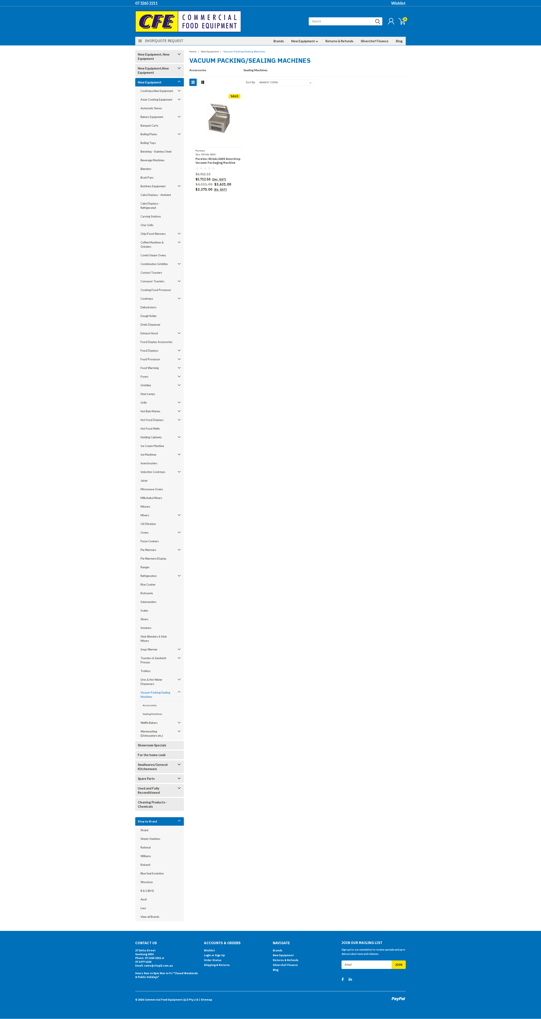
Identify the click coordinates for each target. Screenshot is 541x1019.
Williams (146, 856)
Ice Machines (148, 454)
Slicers (144, 619)
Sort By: (250, 82)
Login (207, 955)
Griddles (146, 385)
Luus (143, 908)
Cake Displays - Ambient (156, 195)
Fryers (144, 376)
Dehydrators (148, 307)
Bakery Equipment (152, 117)
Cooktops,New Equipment (157, 91)
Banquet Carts (149, 125)
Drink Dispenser (150, 324)
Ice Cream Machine (152, 446)
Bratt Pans (147, 177)
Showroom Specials (152, 745)
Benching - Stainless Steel (156, 151)
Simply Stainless (150, 838)
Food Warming (150, 368)
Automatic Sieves (151, 108)
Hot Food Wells (150, 428)
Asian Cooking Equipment (156, 99)
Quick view (219, 118)
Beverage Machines (152, 160)
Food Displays (149, 350)
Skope (144, 830)
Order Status (212, 960)
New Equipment (303, 41)
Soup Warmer (149, 649)
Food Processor (150, 359)
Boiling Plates (149, 134)
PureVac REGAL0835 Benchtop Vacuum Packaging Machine (218, 161)
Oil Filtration (148, 524)
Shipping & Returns (217, 965)
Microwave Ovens (152, 489)
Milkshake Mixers (151, 498)
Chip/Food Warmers (153, 233)
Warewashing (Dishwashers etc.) (152, 733)
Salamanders (148, 602)
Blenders (146, 169)
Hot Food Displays (152, 420)
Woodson (147, 882)
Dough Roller (149, 316)
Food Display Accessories (156, 342)
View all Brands (150, 916)
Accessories (150, 705)
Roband (145, 864)
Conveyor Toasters (152, 281)
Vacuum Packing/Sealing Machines (155, 694)
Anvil (144, 899)
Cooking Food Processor (156, 290)
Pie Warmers (148, 550)
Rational (146, 847)
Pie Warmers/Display (154, 558)
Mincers (145, 506)
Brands (278, 41)
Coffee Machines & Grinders (152, 244)
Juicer (144, 480)
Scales (144, 610)
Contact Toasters (151, 272)
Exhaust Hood (149, 333)
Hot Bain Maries (150, 411)
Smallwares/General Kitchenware (153, 767)
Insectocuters (149, 463)
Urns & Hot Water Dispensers (151, 682)
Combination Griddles (154, 264)
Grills (144, 402)
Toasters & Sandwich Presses (153, 660)
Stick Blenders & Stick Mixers (154, 638)
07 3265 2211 (146, 3)
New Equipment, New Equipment (153, 56)
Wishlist (398, 3)
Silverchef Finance (374, 41)
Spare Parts (146, 778)
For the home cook (151, 755)
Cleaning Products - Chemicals (152, 804)
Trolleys (145, 671)
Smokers (146, 628)
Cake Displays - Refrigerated (150, 205)
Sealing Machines (152, 714)
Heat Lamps (148, 394)
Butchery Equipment (153, 186)
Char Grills (147, 225)
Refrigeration (149, 576)
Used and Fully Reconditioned (149, 790)
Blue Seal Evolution (152, 873)
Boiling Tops (148, 143)
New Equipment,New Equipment (153, 70)
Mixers (145, 515)
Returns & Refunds (339, 41)
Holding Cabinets (151, 437)
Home (192, 51)
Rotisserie (147, 593)
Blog (399, 41)
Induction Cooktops (153, 472)
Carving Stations (151, 216)
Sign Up (220, 955)
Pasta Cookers (150, 541)
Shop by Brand (147, 821)
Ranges (145, 567)
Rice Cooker (148, 584)
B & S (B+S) (147, 890)
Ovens (145, 532)
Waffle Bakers (149, 722)
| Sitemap (205, 999)
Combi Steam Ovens (153, 255)
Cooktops (147, 298)
